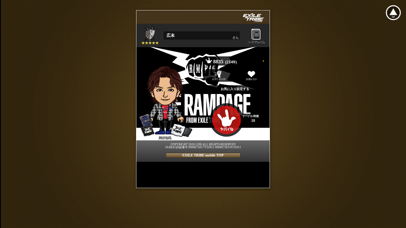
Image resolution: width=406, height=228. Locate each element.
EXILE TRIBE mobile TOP (203, 155)
